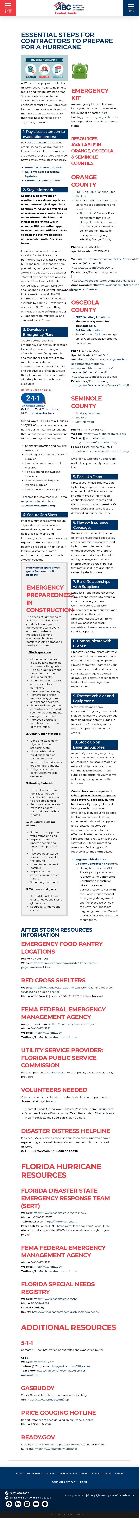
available (30, 1375)
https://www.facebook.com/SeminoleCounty (100, 451)
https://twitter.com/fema (61, 1037)
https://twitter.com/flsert (61, 1221)
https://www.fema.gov (48, 1032)
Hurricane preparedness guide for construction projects (43, 571)
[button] (8, 8)
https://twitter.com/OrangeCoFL (92, 267)
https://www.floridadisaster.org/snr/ (55, 1298)
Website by (67, 1514)
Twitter (45, 285)
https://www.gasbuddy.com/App (48, 1399)
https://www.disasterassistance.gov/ (73, 1024)
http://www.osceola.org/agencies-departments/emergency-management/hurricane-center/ (99, 364)
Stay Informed (84, 421)
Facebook (34, 289)
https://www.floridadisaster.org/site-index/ (60, 1213)
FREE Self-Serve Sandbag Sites (95, 191)
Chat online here (43, 413)
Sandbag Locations (87, 413)
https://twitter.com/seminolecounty (94, 442)
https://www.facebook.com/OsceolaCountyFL (101, 385)
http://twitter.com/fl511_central (71, 1366)
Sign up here (105, 1109)
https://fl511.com (44, 1362)
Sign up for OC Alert (92, 213)
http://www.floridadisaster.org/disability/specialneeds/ (65, 1312)
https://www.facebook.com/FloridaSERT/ (83, 1226)
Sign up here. (77, 1117)
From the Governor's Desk (43, 167)
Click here (101, 200)
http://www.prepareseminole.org (105, 433)
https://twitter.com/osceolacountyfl (94, 376)
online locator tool (60, 1072)
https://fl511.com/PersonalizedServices (60, 1370)
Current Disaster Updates (43, 180)
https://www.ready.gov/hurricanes (56, 1448)
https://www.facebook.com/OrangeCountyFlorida (103, 280)
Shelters (80, 196)
